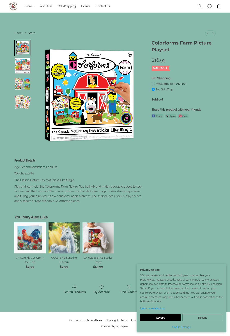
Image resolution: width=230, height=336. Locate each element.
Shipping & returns (116, 320)
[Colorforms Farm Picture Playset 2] (22, 84)
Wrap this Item (171, 83)
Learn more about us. (152, 308)
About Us (46, 6)
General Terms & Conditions (85, 320)
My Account (101, 292)
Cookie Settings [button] (181, 327)
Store (29, 6)
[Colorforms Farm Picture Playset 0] (22, 48)
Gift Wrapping (67, 6)
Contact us (103, 6)
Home (18, 33)
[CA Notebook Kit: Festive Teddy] (98, 237)
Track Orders (128, 292)
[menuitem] (207, 33)
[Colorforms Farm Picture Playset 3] (22, 102)
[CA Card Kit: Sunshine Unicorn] (64, 237)
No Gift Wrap (164, 89)
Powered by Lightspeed (115, 326)
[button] (13, 6)
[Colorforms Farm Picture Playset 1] (22, 66)
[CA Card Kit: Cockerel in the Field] (29, 237)
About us (136, 320)
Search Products (74, 292)
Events (85, 6)
